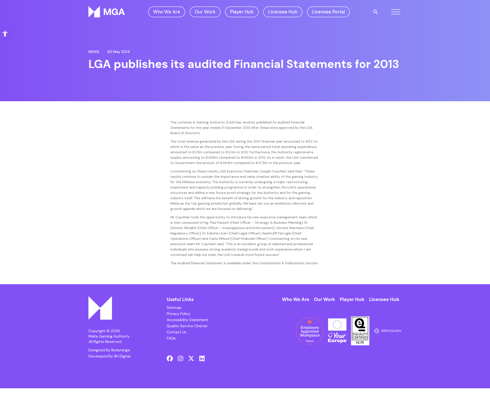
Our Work (205, 12)
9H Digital (122, 356)
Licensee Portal (328, 12)
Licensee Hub (282, 12)
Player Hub (242, 12)
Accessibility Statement (187, 319)
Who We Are (166, 12)
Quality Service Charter (187, 325)
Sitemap (174, 307)
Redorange (120, 350)
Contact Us (176, 332)
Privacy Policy (178, 313)
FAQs (171, 338)
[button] (5, 34)
